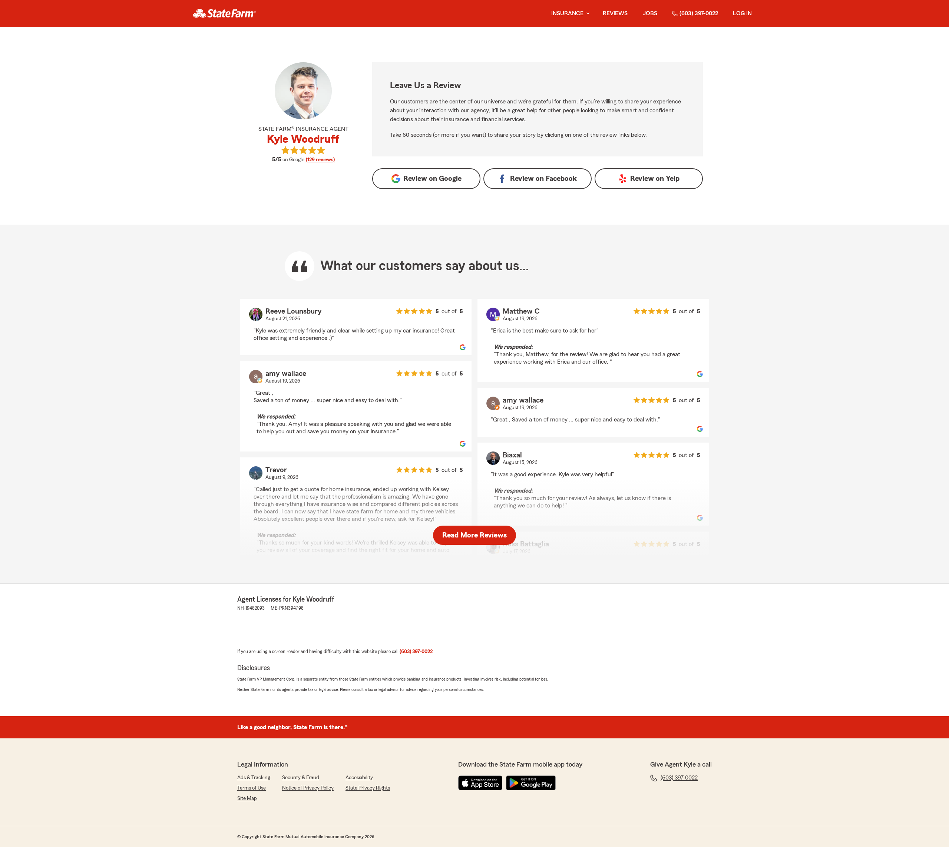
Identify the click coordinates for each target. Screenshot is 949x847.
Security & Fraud (300, 777)
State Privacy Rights (367, 788)
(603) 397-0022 (698, 13)
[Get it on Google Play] (531, 782)
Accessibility (359, 777)
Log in (742, 13)
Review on (432, 178)
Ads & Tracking (253, 777)
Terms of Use (251, 788)
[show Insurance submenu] (586, 13)
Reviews (615, 13)
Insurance (567, 13)
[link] (224, 13)
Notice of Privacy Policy (308, 788)
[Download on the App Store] (480, 782)
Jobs (649, 13)
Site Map (247, 798)
